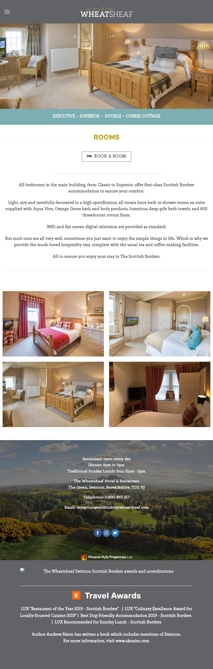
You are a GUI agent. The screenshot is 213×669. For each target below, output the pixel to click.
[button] (7, 11)
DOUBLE (113, 116)
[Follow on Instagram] (106, 533)
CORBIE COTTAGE (143, 116)
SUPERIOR (89, 116)
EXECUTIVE (64, 116)
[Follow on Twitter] (115, 533)
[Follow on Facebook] (98, 533)
